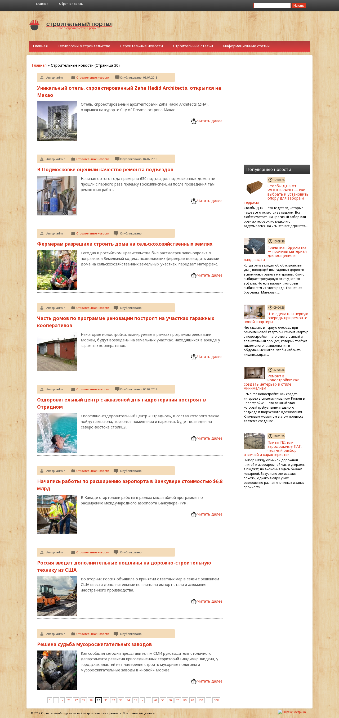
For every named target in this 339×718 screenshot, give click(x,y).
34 (128, 700)
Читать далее (209, 120)
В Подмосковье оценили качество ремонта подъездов (105, 169)
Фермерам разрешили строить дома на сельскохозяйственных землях (124, 244)
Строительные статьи (193, 45)
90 (192, 700)
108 (216, 700)
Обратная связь (71, 4)
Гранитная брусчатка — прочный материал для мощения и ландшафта (275, 253)
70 (177, 700)
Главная (42, 4)
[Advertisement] (217, 25)
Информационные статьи (246, 45)
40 (155, 700)
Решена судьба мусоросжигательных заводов (94, 644)
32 (113, 700)
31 (106, 700)
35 (135, 700)
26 (68, 700)
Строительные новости (141, 45)
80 (185, 700)
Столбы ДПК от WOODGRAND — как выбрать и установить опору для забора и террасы (276, 194)
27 (76, 700)
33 (120, 700)
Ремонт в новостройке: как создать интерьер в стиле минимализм (271, 382)
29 (91, 700)
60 (170, 700)
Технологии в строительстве (84, 45)
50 (162, 700)
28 (83, 700)
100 (200, 700)
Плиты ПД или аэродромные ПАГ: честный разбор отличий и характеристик (273, 448)
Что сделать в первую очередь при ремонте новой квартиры (276, 317)
